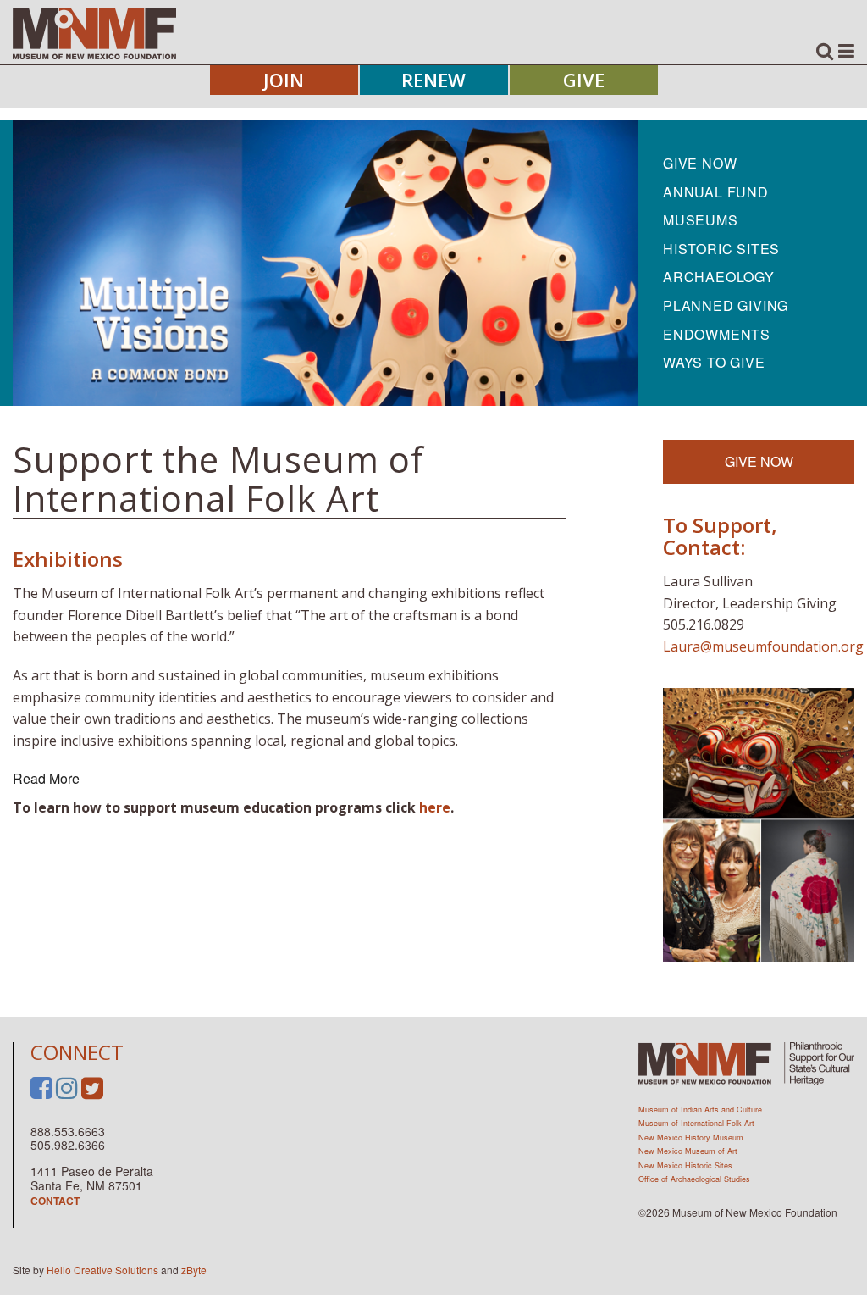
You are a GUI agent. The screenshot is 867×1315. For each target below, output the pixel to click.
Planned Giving (725, 305)
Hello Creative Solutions (102, 1269)
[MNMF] (94, 33)
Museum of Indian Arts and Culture (700, 1109)
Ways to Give (714, 362)
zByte (194, 1269)
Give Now (700, 163)
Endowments (716, 334)
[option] (325, 263)
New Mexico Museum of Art (687, 1151)
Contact (55, 1200)
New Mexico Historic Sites (685, 1165)
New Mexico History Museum (690, 1137)
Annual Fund (716, 192)
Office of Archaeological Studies (694, 1179)
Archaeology (719, 276)
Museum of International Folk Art (696, 1123)
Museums (700, 220)
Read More (46, 778)
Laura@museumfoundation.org (763, 646)
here (434, 807)
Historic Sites (721, 248)
